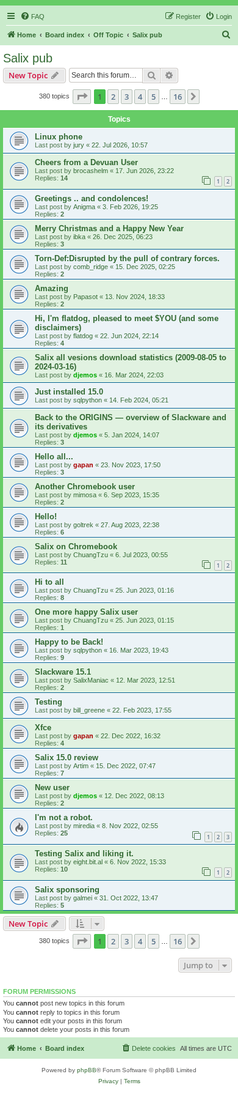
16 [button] (177, 96)
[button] (82, 96)
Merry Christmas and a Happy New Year (109, 228)
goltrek (83, 524)
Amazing (51, 288)
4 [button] (140, 96)
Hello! (46, 516)
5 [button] (153, 96)
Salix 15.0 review (66, 757)
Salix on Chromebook (76, 546)
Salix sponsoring (67, 889)
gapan (83, 465)
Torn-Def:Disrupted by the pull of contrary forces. (127, 258)
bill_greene (89, 710)
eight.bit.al (88, 861)
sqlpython (87, 400)
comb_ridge (90, 266)
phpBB (86, 1070)
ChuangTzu (90, 554)
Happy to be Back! (69, 642)
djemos (85, 375)
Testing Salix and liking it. (84, 853)
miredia (84, 825)
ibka (79, 236)
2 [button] (113, 96)
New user (52, 787)
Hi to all (49, 582)
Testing (48, 701)
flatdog (83, 335)
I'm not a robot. (64, 817)
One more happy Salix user (86, 612)
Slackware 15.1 (63, 671)
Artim (80, 765)
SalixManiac (91, 680)
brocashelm (90, 170)
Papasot (85, 296)
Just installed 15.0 (69, 391)
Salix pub (27, 58)
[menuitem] (32, 16)
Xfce (43, 727)
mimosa (84, 494)
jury (78, 145)
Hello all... (54, 456)
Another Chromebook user (85, 486)
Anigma (84, 206)
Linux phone (58, 136)
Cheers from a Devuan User (86, 162)
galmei (82, 898)
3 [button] (126, 96)
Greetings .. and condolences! (91, 198)
